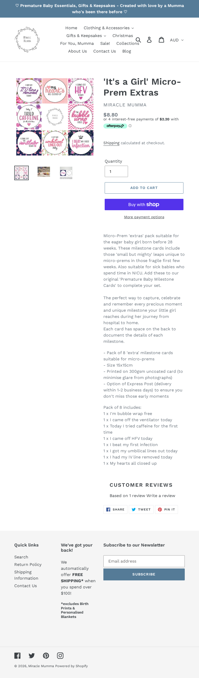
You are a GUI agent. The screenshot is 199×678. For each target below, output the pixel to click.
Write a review (160, 495)
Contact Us (25, 585)
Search (21, 557)
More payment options (144, 217)
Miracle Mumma (41, 666)
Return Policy (27, 564)
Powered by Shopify (71, 666)
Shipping (111, 143)
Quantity (113, 161)
